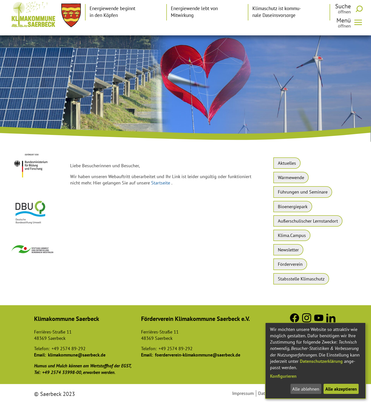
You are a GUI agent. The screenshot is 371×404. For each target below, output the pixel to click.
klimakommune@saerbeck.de (76, 355)
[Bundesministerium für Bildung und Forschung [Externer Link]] (32, 181)
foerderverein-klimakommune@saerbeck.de (197, 355)
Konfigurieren (283, 376)
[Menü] (360, 22)
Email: (40, 355)
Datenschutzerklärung (321, 361)
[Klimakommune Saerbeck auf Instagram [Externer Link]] (306, 321)
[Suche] (360, 9)
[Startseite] (33, 14)
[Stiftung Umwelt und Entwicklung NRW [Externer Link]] (32, 255)
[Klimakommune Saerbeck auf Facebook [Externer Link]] (294, 321)
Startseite (160, 183)
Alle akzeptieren (341, 389)
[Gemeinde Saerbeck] (71, 15)
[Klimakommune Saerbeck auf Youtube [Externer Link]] (318, 321)
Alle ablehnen (305, 389)
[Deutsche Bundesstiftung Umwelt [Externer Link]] (32, 226)
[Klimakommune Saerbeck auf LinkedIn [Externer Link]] (330, 321)
